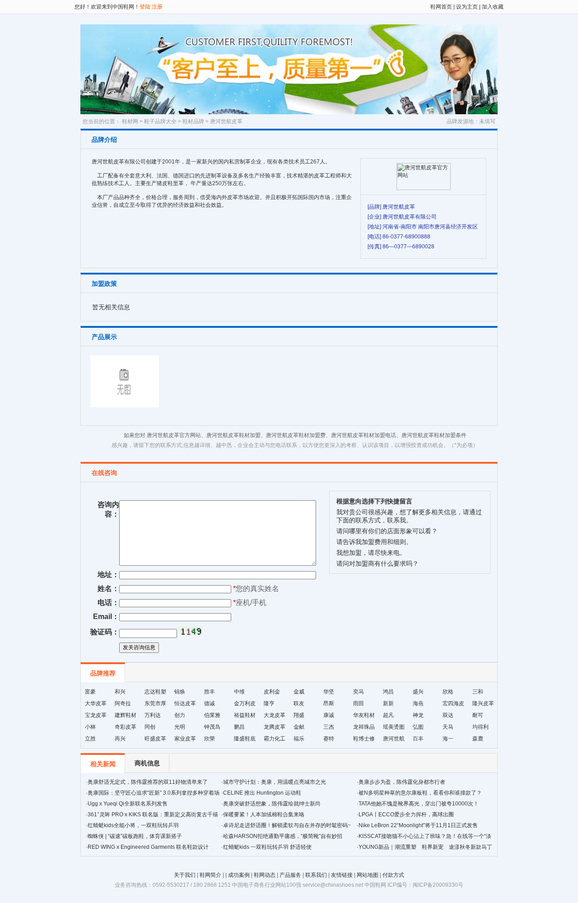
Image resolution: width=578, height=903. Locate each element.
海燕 (418, 703)
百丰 (418, 738)
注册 (157, 7)
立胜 (90, 738)
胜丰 (209, 692)
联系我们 (316, 875)
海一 (448, 738)
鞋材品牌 (193, 121)
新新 (388, 703)
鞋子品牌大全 (160, 121)
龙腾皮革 (274, 727)
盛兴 (418, 692)
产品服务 (290, 875)
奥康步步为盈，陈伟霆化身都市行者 (402, 782)
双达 (448, 715)
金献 (299, 727)
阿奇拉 (123, 703)
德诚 (209, 703)
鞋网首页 (441, 7)
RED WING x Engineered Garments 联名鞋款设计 (148, 847)
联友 (299, 703)
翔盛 (299, 715)
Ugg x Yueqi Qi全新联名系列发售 (128, 804)
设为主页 (467, 7)
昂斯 (328, 703)
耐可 (477, 715)
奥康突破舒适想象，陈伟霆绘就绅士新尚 (272, 804)
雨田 (358, 703)
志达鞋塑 (155, 692)
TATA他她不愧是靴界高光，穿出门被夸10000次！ (419, 804)
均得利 (480, 727)
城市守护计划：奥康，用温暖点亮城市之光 (274, 782)
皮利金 (272, 692)
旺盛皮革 (155, 738)
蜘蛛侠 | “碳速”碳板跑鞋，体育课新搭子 (135, 836)
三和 (477, 692)
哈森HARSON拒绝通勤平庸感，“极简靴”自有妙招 (282, 836)
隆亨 (269, 703)
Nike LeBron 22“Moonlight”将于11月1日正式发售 (418, 825)
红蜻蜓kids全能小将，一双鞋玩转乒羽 (133, 825)
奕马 (358, 692)
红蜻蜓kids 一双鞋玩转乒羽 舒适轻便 (267, 847)
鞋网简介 (210, 875)
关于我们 (185, 875)
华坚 (328, 692)
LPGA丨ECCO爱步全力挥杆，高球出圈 (406, 814)
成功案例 (239, 875)
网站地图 (367, 875)
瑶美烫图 (394, 727)
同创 (149, 727)
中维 (239, 692)
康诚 (328, 715)
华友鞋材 (364, 715)
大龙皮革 (274, 715)
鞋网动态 (264, 875)
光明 (179, 727)
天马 (448, 727)
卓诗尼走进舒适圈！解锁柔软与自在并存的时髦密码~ (287, 825)
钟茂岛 (212, 727)
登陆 (145, 7)
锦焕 (179, 692)
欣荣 (209, 738)
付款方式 (393, 875)
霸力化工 (274, 738)
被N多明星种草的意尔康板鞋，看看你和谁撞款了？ (420, 793)
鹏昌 (239, 727)
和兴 (120, 692)
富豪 (90, 692)
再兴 (120, 738)
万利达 (152, 715)
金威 (299, 692)
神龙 (418, 715)
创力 (179, 715)
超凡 (388, 715)
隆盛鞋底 (245, 738)
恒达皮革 (185, 703)
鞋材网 (130, 121)
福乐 (299, 738)
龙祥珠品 (364, 727)
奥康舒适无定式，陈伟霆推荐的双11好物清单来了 (148, 782)
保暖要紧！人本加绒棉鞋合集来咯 (263, 814)
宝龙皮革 (96, 715)
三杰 (328, 727)
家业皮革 (185, 738)
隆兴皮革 (483, 703)
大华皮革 (96, 703)
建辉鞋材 (125, 715)
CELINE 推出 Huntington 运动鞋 (262, 793)
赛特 (328, 738)
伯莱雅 (212, 715)
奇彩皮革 (125, 727)
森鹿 (477, 738)
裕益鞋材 (245, 715)
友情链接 (342, 875)
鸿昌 (388, 692)
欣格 (448, 692)
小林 (90, 727)
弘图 (418, 727)
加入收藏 (491, 7)
